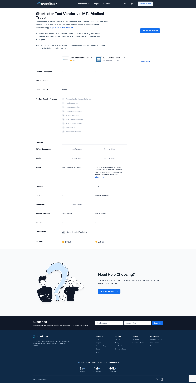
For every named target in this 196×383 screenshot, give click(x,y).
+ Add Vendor (144, 62)
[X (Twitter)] (157, 379)
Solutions (106, 4)
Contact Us (154, 346)
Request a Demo (145, 3)
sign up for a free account (61, 28)
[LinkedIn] (162, 379)
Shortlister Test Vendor (79, 58)
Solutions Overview (156, 340)
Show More (99, 177)
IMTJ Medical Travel (111, 58)
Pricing (117, 343)
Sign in (132, 3)
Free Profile (119, 346)
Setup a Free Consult (108, 291)
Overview (118, 340)
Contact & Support (102, 346)
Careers (98, 349)
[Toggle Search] (125, 4)
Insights (96, 4)
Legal (98, 352)
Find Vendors (82, 4)
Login (98, 340)
